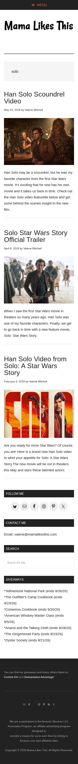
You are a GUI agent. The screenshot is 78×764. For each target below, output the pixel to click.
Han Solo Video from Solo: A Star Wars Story (35, 365)
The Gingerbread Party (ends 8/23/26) (34, 634)
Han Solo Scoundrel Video (34, 97)
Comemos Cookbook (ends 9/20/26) (32, 609)
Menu (42, 5)
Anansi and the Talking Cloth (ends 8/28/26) (38, 628)
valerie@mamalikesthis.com (35, 534)
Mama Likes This (39, 26)
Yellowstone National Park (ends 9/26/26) (36, 591)
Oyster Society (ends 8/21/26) (27, 640)
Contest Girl (11, 676)
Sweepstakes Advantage (39, 676)
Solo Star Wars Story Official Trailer (35, 236)
